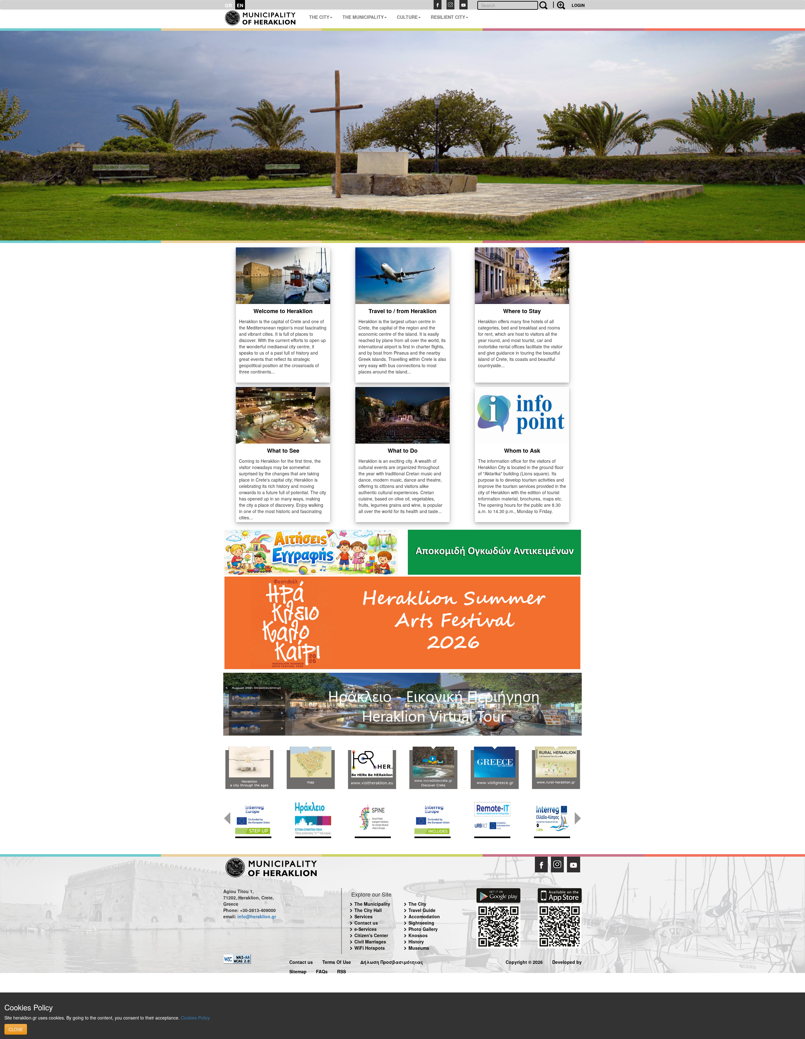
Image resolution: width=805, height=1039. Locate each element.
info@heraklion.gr (256, 916)
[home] (263, 18)
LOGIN (578, 5)
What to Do (403, 450)
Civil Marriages (370, 941)
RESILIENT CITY (448, 17)
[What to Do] (402, 414)
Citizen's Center (371, 935)
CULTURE (407, 17)
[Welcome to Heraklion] (283, 275)
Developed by (567, 961)
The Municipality (372, 904)
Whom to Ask (522, 450)
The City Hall (368, 910)
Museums (418, 948)
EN (240, 5)
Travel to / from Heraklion (402, 311)
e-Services (365, 929)
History (416, 941)
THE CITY (319, 17)
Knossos (418, 935)
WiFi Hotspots (369, 948)
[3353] (402, 703)
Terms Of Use (336, 961)
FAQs (322, 970)
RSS (341, 970)
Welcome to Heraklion (283, 311)
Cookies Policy (195, 1017)
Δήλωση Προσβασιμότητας (391, 961)
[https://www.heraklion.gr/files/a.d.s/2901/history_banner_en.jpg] (249, 768)
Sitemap (298, 970)
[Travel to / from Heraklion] (402, 275)
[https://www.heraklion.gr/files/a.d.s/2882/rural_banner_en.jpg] (556, 768)
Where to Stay (522, 311)
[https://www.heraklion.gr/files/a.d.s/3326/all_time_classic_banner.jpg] (494, 768)
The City (417, 904)
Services (363, 916)
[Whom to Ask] (522, 414)
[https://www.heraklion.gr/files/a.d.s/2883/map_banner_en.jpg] (310, 768)
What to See (283, 450)
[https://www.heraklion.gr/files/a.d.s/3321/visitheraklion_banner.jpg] (372, 768)
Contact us (366, 923)
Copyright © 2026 (524, 961)
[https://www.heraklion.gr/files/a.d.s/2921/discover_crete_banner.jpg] (433, 768)
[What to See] (283, 414)
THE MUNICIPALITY (363, 17)
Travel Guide (422, 910)
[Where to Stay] (522, 275)
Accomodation (424, 916)
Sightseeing (421, 923)
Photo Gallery (423, 929)
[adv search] (559, 5)
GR (228, 5)
